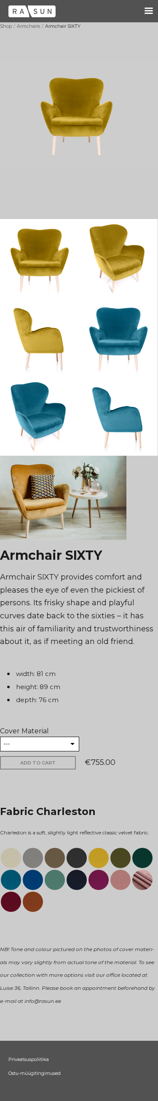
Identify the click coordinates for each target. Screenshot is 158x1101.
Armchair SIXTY (62, 26)
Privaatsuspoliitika (28, 1059)
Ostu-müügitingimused (34, 1073)
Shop (6, 26)
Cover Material (24, 731)
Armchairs (28, 26)
